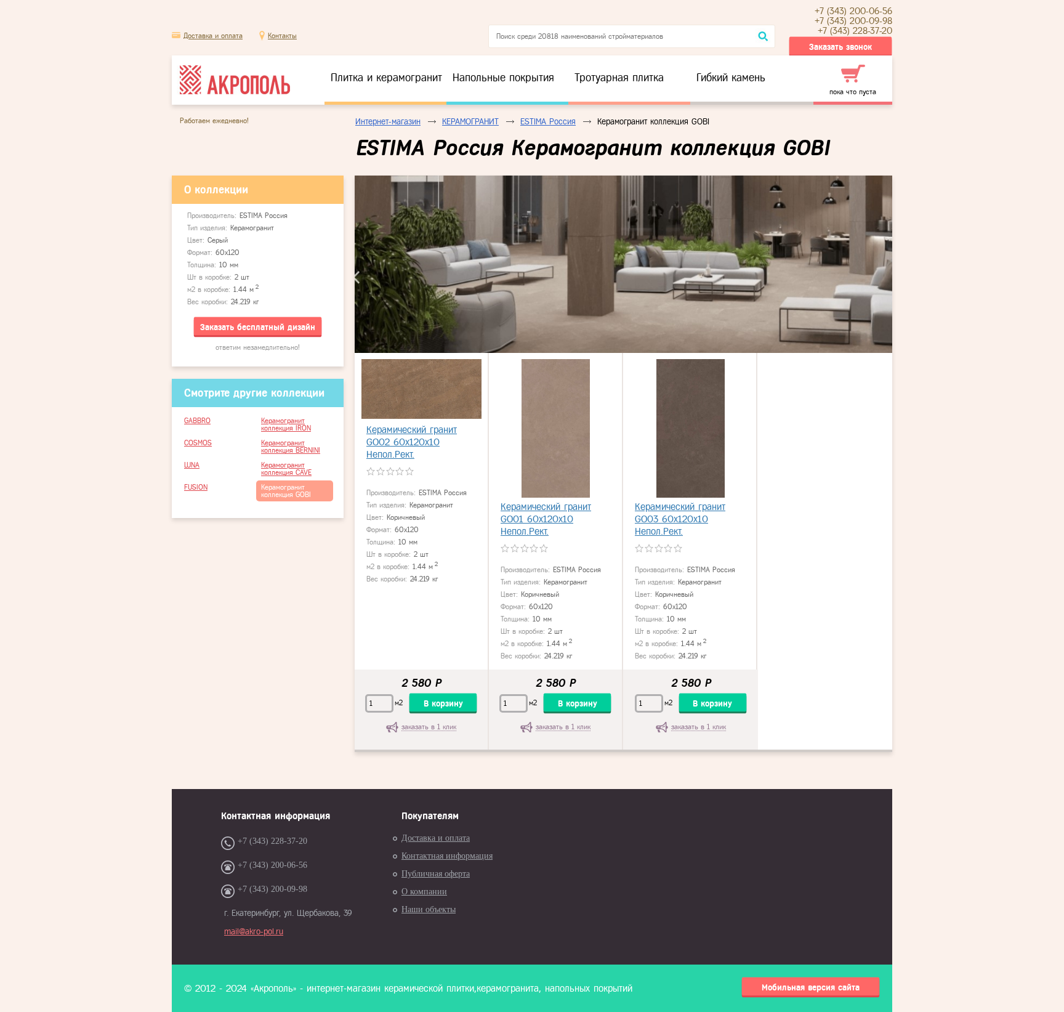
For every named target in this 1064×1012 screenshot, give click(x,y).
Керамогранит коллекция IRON (286, 424)
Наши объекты (428, 909)
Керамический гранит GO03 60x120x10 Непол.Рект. (680, 518)
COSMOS (198, 443)
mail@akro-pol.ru (253, 931)
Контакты (282, 35)
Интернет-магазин (388, 121)
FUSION (196, 487)
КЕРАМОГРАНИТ (470, 121)
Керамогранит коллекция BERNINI (290, 446)
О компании (424, 891)
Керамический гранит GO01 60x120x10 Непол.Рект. (546, 518)
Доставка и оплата (213, 35)
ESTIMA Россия (548, 121)
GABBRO (197, 420)
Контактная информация (447, 855)
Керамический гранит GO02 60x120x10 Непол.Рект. (411, 441)
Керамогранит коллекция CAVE (286, 468)
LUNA (192, 465)
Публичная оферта (435, 873)
